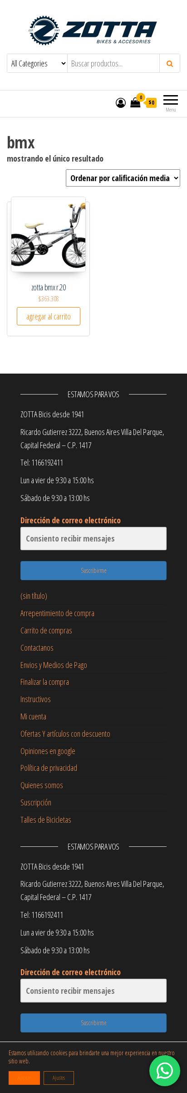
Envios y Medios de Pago (53, 664)
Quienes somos (41, 784)
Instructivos (35, 698)
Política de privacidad (48, 767)
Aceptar (24, 1078)
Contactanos (37, 647)
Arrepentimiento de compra (57, 612)
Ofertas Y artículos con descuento (65, 733)
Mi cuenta (33, 716)
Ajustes (59, 1078)
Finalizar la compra (44, 681)
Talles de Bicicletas (45, 819)
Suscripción (35, 802)
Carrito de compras (46, 630)
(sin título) (33, 595)
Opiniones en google (47, 750)
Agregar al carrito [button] (48, 316)
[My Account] (121, 102)
